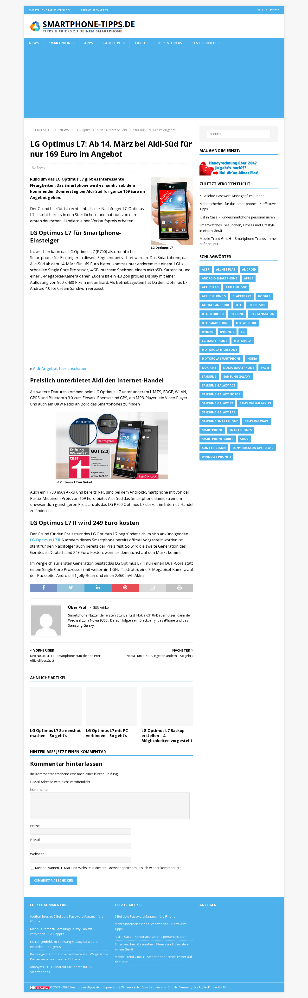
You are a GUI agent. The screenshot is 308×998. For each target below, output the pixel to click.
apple (248, 278)
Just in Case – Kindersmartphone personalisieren (237, 217)
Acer (205, 269)
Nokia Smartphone (238, 368)
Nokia (252, 359)
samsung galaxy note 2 (221, 394)
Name (35, 825)
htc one (237, 314)
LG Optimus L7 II (45, 540)
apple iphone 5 (214, 296)
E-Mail (35, 839)
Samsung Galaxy (236, 377)
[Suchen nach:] (238, 134)
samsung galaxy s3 (255, 403)
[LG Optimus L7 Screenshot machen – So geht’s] (56, 706)
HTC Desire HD (213, 314)
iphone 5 (227, 332)
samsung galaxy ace (218, 385)
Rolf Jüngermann (42, 954)
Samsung (209, 377)
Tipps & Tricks (169, 43)
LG (243, 332)
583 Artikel (101, 607)
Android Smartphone (219, 278)
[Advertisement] (154, 84)
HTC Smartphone (215, 323)
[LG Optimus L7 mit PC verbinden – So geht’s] (112, 706)
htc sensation (262, 314)
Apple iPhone (236, 287)
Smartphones (61, 43)
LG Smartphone (214, 341)
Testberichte (204, 43)
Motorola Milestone (219, 350)
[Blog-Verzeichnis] (39, 987)
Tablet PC (112, 43)
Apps (88, 43)
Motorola (242, 341)
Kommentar (39, 789)
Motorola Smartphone (221, 359)
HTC (239, 305)
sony (244, 439)
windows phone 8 (216, 457)
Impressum (110, 987)
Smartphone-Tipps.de (85, 987)
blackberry (241, 296)
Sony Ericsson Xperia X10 (252, 448)
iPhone (207, 332)
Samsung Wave (257, 421)
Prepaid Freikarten (94, 10)
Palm (265, 368)
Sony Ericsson (214, 448)
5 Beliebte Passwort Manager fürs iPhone (231, 196)
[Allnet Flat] (229, 172)
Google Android (215, 305)
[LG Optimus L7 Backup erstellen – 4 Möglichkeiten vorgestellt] (167, 706)
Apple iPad (210, 287)
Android (249, 269)
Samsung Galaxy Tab (218, 412)
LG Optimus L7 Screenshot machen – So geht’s (55, 733)
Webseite (37, 854)
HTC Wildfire (246, 323)
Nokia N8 (209, 368)
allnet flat (225, 269)
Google (264, 296)
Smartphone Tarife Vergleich (50, 10)
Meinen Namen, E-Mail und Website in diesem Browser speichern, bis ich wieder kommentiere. (108, 867)
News (34, 43)
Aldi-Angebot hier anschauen (60, 368)
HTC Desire (257, 305)
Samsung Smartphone (220, 421)
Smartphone (212, 430)
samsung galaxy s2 (217, 403)
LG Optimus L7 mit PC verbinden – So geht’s (107, 733)
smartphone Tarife (217, 439)
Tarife (140, 43)
